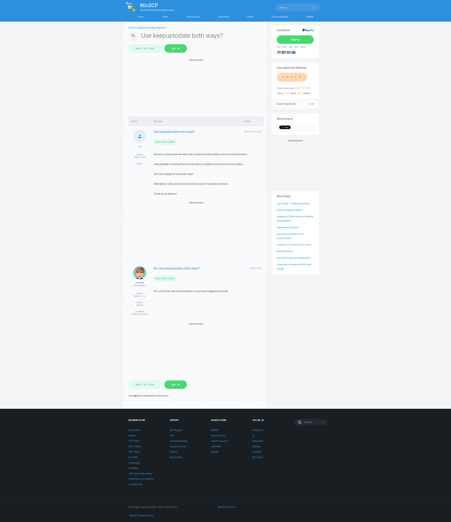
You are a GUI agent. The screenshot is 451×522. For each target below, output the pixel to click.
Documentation (280, 16)
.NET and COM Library (140, 473)
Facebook (257, 430)
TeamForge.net (219, 441)
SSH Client (134, 451)
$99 (296, 47)
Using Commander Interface (289, 210)
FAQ (172, 435)
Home (141, 16)
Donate (295, 39)
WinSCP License (226, 507)
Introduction (193, 16)
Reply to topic (145, 48)
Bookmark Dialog (285, 251)
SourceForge (218, 435)
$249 (303, 47)
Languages (134, 462)
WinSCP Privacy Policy (141, 515)
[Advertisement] (196, 86)
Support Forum (178, 446)
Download (223, 16)
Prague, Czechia (140, 314)
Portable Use (135, 484)
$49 (290, 47)
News (165, 16)
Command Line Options (140, 478)
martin (139, 282)
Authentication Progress (288, 227)
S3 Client (133, 457)
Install (250, 16)
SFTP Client (134, 446)
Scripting (133, 468)
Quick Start (134, 430)
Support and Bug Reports (151, 27)
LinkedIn (257, 451)
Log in (176, 48)
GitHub (214, 430)
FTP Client (133, 441)
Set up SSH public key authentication (293, 258)
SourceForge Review (286, 103)
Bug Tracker (176, 457)
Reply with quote (165, 142)
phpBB (214, 451)
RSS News (257, 457)
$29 (284, 47)
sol (139, 146)
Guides (132, 435)
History (173, 451)
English (307, 422)
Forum (309, 16)
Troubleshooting (178, 441)
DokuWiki (216, 446)
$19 (278, 47)
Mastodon (257, 441)
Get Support (176, 430)
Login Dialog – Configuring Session (293, 203)
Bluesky (256, 446)
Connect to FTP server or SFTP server (294, 244)
